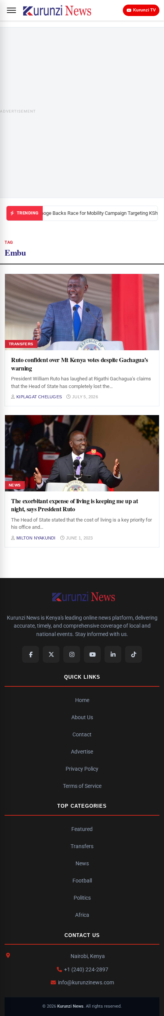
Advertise (82, 752)
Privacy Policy (82, 769)
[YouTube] (92, 654)
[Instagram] (71, 654)
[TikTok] (133, 654)
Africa (82, 915)
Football (82, 881)
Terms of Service (82, 786)
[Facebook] (30, 654)
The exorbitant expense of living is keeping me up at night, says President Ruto (74, 505)
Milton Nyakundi (35, 538)
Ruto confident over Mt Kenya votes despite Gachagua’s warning (79, 363)
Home (82, 700)
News (82, 863)
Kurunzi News (70, 1006)
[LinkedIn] (113, 654)
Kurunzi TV (144, 10)
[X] (51, 654)
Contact (82, 734)
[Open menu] (11, 10)
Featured (82, 829)
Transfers (82, 846)
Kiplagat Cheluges (39, 396)
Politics (82, 898)
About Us (82, 717)
